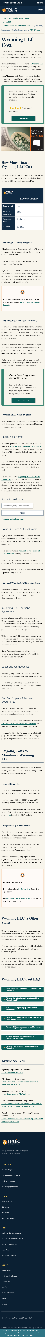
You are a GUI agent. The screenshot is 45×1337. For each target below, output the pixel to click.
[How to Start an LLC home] (9, 10)
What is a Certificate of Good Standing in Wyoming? (22, 1047)
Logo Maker (5, 1250)
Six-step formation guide (10, 1175)
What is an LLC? (7, 1201)
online (8, 815)
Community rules (7, 1293)
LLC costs (5, 1207)
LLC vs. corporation (8, 1218)
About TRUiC (6, 1270)
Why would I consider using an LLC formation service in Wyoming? (23, 1028)
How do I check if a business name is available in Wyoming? (20, 1037)
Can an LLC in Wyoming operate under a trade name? (21, 1008)
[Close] (44, 1330)
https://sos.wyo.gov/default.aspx (15, 1094)
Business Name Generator (11, 1233)
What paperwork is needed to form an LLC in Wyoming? (23, 989)
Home (3, 18)
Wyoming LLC (37, 64)
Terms (3, 1298)
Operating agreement (9, 1244)
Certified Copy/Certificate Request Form (18, 724)
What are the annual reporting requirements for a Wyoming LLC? (23, 1018)
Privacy (4, 1304)
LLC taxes (5, 1213)
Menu (41, 10)
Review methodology (9, 1276)
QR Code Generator (8, 1255)
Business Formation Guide (19, 18)
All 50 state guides (8, 1170)
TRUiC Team (35, 30)
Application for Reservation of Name (25, 446)
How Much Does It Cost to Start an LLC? (17, 26)
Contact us (5, 1281)
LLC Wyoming (24, 889)
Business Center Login (11, 3)
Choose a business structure (12, 1239)
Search (40, 3)
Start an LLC (6, 22)
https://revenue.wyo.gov (12, 1072)
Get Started (23, 118)
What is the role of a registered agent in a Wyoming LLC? (22, 999)
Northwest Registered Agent (18, 898)
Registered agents (8, 1181)
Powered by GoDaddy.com (12, 519)
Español (4, 1287)
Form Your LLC (23, 400)
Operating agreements (9, 1186)
